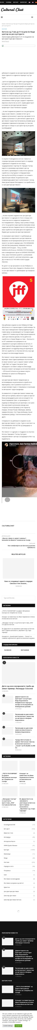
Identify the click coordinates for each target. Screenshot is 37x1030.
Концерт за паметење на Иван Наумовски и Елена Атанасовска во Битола (27, 777)
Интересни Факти (19, 841)
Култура (19, 850)
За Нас (2, 2)
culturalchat (8, 526)
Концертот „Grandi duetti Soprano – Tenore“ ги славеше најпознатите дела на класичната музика (18, 637)
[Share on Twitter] (25, 519)
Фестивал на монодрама (19, 879)
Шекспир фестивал (19, 895)
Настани (4, 29)
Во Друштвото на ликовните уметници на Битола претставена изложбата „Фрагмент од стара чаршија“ (18, 630)
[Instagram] (6, 928)
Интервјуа (19, 837)
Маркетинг (23, 2)
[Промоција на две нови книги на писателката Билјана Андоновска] (7, 731)
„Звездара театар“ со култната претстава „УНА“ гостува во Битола (9, 802)
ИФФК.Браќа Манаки (19, 845)
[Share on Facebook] (23, 519)
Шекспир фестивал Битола (19, 900)
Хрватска (19, 887)
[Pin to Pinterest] (27, 519)
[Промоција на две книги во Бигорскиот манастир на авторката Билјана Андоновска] (7, 717)
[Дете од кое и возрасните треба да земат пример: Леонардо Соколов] (18, 673)
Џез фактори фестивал (19, 891)
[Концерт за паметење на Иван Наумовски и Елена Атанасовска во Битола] (27, 766)
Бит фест (19, 829)
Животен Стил (19, 833)
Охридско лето (19, 866)
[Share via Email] (29, 519)
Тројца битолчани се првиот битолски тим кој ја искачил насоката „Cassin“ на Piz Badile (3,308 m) (25, 744)
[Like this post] (21, 519)
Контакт (15, 2)
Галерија (8, 2)
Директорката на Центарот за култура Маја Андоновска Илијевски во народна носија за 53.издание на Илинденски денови (24, 701)
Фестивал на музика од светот (19, 883)
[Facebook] (3, 928)
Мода (19, 858)
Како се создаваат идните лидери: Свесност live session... (18, 582)
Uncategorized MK (19, 825)
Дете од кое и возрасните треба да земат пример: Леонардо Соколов (18, 687)
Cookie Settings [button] (8, 1026)
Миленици (19, 854)
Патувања (19, 870)
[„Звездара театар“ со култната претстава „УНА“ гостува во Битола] (10, 791)
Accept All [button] (18, 1026)
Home (3, 24)
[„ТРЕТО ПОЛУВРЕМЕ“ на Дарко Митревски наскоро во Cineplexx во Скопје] (10, 766)
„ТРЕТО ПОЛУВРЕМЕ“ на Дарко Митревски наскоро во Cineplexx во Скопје (16, 612)
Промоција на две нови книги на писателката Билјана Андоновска (24, 730)
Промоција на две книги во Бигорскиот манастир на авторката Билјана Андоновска (24, 717)
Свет (19, 875)
